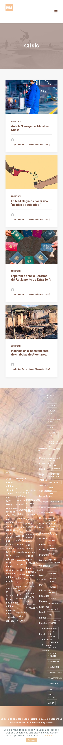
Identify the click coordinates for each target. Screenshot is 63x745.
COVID (51, 488)
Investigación (46, 507)
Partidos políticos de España (52, 633)
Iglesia (51, 568)
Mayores (52, 587)
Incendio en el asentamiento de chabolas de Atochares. (29, 352)
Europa (42, 617)
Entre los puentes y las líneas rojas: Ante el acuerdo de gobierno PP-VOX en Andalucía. (31, 586)
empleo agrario (52, 547)
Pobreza (43, 549)
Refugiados (53, 661)
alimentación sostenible (54, 420)
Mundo (42, 612)
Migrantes (44, 555)
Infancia (43, 480)
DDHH (50, 513)
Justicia (43, 544)
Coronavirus (54, 482)
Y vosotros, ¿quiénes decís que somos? (21, 496)
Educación (44, 590)
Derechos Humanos (52, 519)
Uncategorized (46, 518)
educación (53, 535)
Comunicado (45, 533)
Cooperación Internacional (54, 475)
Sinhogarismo (46, 512)
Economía (44, 606)
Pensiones (53, 642)
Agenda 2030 (51, 412)
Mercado (52, 598)
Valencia (43, 501)
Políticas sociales (52, 654)
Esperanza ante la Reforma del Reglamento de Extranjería (31, 277)
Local (42, 634)
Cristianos (53, 507)
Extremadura (45, 463)
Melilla (51, 593)
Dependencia (45, 496)
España (43, 623)
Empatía (52, 540)
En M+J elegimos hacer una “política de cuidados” (29, 203)
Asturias (43, 485)
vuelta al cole (51, 696)
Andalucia (47, 628)
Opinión (43, 538)
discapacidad (45, 490)
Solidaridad (53, 667)
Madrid (45, 650)
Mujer (42, 474)
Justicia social (52, 580)
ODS (50, 615)
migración (53, 604)
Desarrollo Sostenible (53, 528)
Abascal (52, 405)
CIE (49, 455)
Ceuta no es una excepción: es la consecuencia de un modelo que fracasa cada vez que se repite (31, 539)
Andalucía (47, 639)
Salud (42, 469)
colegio (52, 460)
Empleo (43, 601)
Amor (50, 427)
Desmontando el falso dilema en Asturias (31, 505)
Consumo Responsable (54, 467)
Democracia (45, 560)
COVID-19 (51, 494)
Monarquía (53, 609)
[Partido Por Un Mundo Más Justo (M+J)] (9, 11)
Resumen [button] (49, 735)
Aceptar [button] (31, 740)
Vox (50, 689)
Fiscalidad (44, 596)
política (52, 648)
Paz (41, 585)
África (51, 703)
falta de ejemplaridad (54, 561)
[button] (56, 11)
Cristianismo (54, 502)
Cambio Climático (52, 434)
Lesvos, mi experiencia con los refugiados (21, 612)
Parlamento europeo (54, 621)
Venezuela (53, 684)
